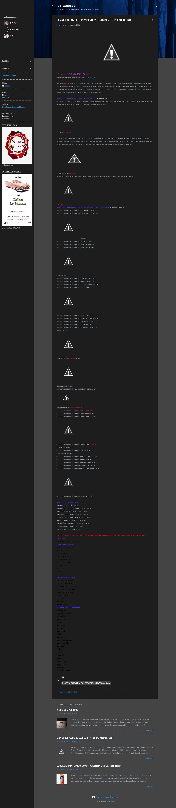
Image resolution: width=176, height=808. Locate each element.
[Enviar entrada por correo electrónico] (62, 678)
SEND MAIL (6, 97)
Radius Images (110, 801)
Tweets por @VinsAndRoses (13, 107)
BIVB (83, 77)
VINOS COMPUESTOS (67, 710)
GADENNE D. (91, 77)
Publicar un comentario (68, 692)
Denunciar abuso (9, 76)
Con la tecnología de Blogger (106, 797)
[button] (152, 20)
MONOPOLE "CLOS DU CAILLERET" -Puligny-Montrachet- (85, 738)
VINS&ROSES (66, 5)
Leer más (149, 730)
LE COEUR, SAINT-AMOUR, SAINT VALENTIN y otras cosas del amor (90, 766)
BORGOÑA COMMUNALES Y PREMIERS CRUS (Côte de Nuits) (86, 683)
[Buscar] (156, 6)
